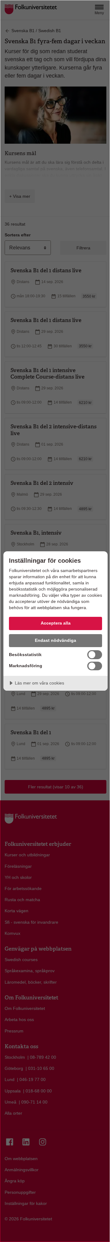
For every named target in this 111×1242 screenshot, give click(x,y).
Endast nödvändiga (55, 640)
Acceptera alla (56, 623)
